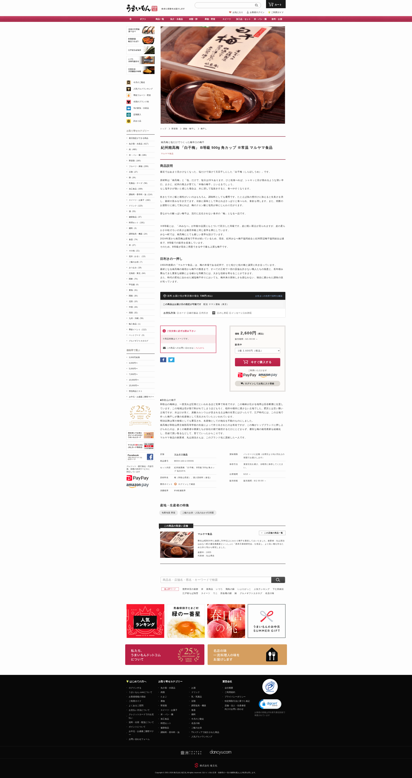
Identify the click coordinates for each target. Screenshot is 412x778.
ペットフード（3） (137, 335)
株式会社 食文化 (208, 765)
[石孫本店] (140, 72)
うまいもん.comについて (140, 692)
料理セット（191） (137, 222)
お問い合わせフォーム (139, 739)
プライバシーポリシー (235, 696)
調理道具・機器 (198, 705)
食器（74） (134, 239)
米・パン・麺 (167, 714)
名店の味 (269, 593)
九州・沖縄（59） (137, 318)
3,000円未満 (134, 357)
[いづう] (140, 62)
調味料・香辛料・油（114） (141, 194)
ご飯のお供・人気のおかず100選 (198, 512)
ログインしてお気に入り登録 (259, 383)
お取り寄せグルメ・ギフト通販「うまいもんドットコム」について (165, 654)
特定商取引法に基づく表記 (237, 701)
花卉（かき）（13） (138, 256)
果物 (163, 701)
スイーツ (205, 593)
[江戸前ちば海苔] (140, 52)
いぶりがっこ (244, 589)
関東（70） (134, 279)
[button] (270, 703)
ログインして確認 (186, 484)
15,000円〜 (134, 385)
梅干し (204, 129)
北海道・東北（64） (138, 273)
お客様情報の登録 (137, 696)
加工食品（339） (136, 189)
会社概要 (229, 688)
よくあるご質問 (136, 705)
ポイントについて (137, 727)
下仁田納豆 (278, 589)
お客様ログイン (257, 12)
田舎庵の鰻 (226, 593)
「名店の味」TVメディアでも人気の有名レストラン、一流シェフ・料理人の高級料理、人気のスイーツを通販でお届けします (247, 654)
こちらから (199, 348)
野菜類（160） (135, 161)
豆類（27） (134, 172)
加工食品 (165, 719)
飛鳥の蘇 (230, 589)
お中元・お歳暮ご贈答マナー (141, 397)
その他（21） (135, 251)
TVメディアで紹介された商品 (205, 732)
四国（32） (134, 313)
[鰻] (140, 42)
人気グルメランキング (143, 89)
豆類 (193, 701)
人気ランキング (262, 589)
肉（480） (133, 149)
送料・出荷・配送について (141, 722)
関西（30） (134, 296)
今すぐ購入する (261, 362)
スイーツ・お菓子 (169, 710)
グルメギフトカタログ (251, 593)
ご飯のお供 (196, 728)
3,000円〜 (133, 363)
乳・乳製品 (196, 696)
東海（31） (134, 290)
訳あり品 (137, 121)
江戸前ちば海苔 (190, 593)
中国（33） (134, 307)
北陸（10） (134, 301)
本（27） (133, 245)
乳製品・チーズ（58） (139, 183)
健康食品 (165, 728)
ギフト (143, 19)
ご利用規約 (230, 692)
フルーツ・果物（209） (139, 166)
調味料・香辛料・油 (170, 732)
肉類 (163, 692)
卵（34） (133, 177)
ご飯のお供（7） (136, 262)
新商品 (209, 589)
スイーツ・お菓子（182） (140, 200)
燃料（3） (133, 228)
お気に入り (238, 12)
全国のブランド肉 (141, 102)
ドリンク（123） (136, 206)
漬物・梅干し (189, 129)
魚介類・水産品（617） (139, 144)
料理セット (166, 723)
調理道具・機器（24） (139, 234)
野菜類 (175, 129)
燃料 (193, 714)
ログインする (135, 688)
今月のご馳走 (139, 82)
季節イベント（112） (138, 329)
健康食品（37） (136, 217)
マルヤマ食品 (167, 153)
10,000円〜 (134, 380)
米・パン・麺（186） (138, 155)
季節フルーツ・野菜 (142, 95)
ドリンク (195, 692)
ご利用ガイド (277, 12)
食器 (193, 710)
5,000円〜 (133, 369)
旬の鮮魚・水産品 (141, 108)
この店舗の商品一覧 (273, 533)
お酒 (193, 688)
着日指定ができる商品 (138, 138)
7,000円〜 (133, 374)
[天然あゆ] (140, 32)
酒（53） (133, 211)
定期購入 (137, 114)
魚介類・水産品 (168, 688)
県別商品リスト (135, 391)
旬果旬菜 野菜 (168, 512)
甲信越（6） (134, 284)
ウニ (215, 593)
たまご (164, 696)
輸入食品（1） (135, 324)
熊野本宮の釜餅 (190, 589)
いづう (219, 589)
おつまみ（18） (136, 268)
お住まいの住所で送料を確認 (268, 296)
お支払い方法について (139, 710)
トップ (163, 129)
